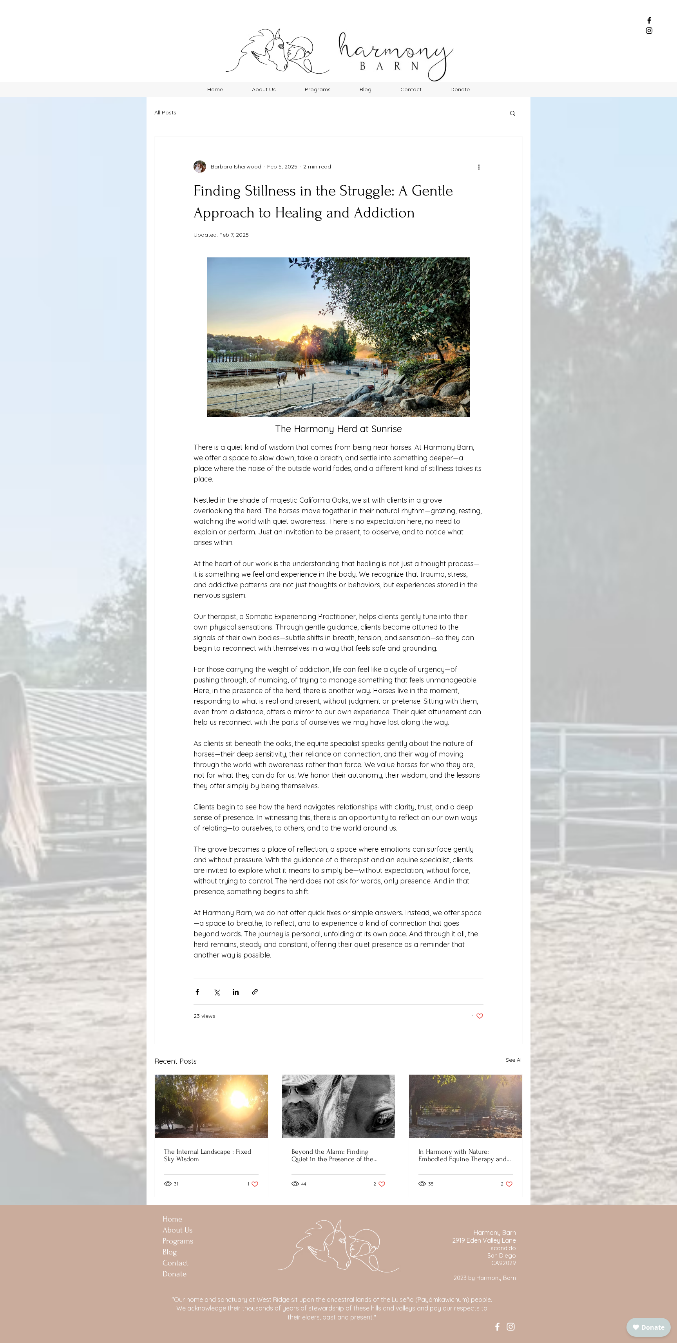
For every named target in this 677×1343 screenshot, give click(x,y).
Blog (170, 1251)
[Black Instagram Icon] (649, 30)
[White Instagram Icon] (510, 1326)
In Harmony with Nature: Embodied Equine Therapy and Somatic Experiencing (462, 1155)
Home (172, 1219)
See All (514, 1059)
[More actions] (478, 166)
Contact (175, 1262)
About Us (178, 1229)
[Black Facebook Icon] (649, 20)
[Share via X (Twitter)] (216, 991)
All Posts (165, 112)
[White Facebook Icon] (497, 1326)
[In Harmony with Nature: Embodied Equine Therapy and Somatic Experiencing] (465, 1106)
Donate (174, 1273)
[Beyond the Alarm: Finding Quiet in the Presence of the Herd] (338, 1106)
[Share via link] (255, 991)
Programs (178, 1240)
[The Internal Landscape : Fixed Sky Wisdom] (211, 1106)
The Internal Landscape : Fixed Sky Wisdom (207, 1155)
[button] (512, 113)
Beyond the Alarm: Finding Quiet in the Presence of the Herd (332, 1155)
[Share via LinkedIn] (235, 991)
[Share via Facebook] (197, 991)
